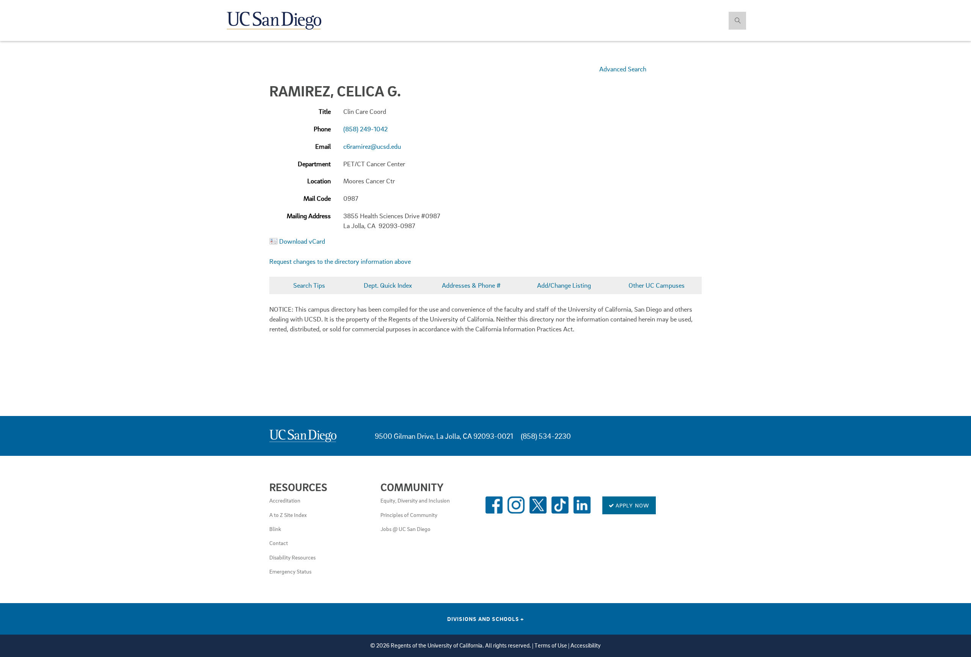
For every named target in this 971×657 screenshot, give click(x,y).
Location (319, 181)
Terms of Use (550, 645)
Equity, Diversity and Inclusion (415, 500)
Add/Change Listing (564, 285)
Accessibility (585, 645)
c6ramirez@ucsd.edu (372, 146)
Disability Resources (292, 557)
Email (323, 146)
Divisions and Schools (485, 618)
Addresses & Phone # (471, 285)
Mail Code (317, 198)
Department (314, 164)
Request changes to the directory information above (340, 261)
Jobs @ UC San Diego (405, 528)
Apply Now (632, 505)
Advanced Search (622, 69)
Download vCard (302, 241)
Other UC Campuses (656, 285)
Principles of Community (408, 514)
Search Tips (309, 285)
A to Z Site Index (288, 514)
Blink (275, 528)
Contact (278, 542)
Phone (322, 129)
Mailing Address (309, 216)
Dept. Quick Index (388, 285)
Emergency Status (290, 571)
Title (325, 111)
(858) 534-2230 (546, 436)
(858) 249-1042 (365, 129)
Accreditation (284, 500)
